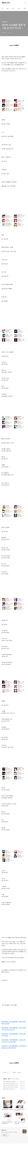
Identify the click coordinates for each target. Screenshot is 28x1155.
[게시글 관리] (9, 1072)
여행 (24, 8)
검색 (22, 3)
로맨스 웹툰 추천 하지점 (8, 1088)
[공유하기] (7, 1072)
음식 (13, 8)
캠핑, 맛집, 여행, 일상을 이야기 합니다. (9, 1132)
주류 (19, 8)
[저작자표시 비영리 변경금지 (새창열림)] (19, 1072)
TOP (25, 1154)
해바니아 (6, 3)
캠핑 (7, 8)
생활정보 (5, 1078)
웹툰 (9, 1078)
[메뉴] (25, 3)
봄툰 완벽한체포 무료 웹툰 (9, 1081)
